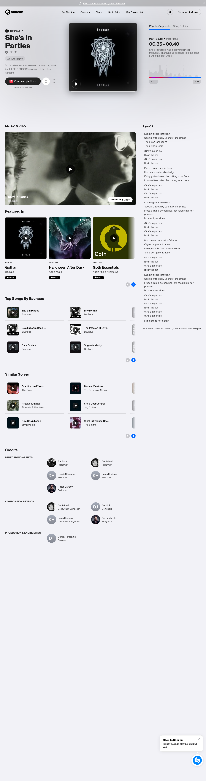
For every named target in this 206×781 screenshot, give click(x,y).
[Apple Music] (10, 277)
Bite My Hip (90, 310)
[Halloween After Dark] (70, 248)
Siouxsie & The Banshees (35, 407)
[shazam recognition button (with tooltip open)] (197, 760)
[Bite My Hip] (97, 312)
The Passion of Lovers (96, 327)
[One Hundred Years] (13, 388)
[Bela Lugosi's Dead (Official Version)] (34, 330)
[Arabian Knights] (13, 406)
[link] (120, 199)
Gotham (9, 72)
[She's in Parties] (34, 312)
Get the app (68, 12)
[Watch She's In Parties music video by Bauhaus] (70, 169)
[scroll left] (128, 284)
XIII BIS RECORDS (18, 69)
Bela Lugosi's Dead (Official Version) (42, 327)
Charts (99, 12)
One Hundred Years (33, 386)
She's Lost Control (94, 403)
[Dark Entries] (34, 347)
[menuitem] (68, 12)
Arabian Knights (31, 403)
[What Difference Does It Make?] (76, 423)
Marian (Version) (93, 386)
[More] (60, 312)
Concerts (85, 12)
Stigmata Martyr (93, 345)
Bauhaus (26, 314)
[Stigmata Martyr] (97, 347)
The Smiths (90, 424)
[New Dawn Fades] (13, 423)
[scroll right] (133, 284)
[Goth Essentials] (114, 248)
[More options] (54, 81)
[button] (203, 3)
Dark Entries (29, 345)
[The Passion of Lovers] (97, 330)
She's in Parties (30, 310)
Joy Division (28, 424)
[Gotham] (26, 248)
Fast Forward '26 (134, 12)
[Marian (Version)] (76, 388)
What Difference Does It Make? (101, 420)
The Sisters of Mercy (95, 390)
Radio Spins (114, 12)
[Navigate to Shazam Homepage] (14, 12)
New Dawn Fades (31, 420)
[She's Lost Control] (76, 406)
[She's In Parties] (76, 84)
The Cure (27, 390)
